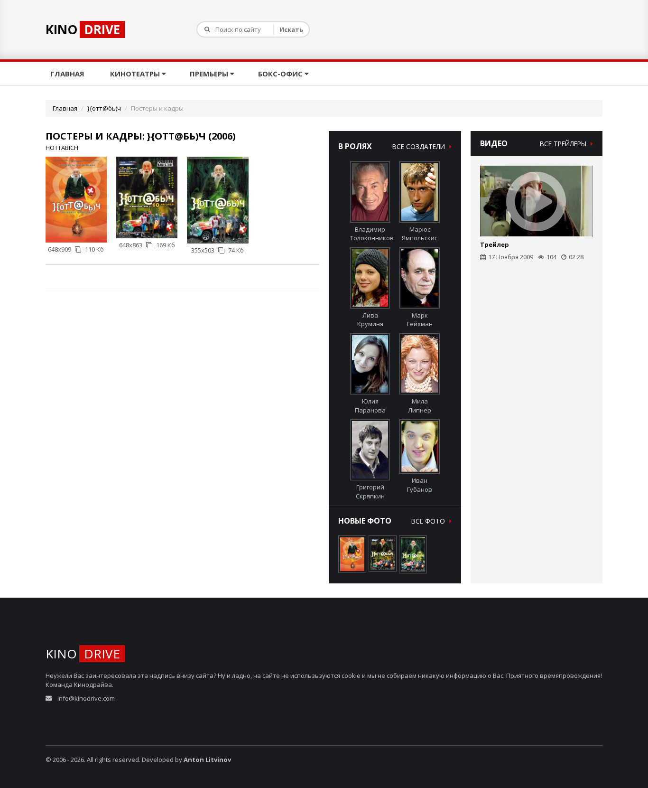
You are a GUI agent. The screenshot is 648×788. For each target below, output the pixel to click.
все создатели (419, 146)
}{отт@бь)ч (104, 108)
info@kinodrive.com (86, 698)
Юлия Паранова (370, 405)
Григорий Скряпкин (370, 491)
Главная (68, 73)
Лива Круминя (370, 319)
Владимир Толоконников (372, 234)
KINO (83, 29)
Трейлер (494, 244)
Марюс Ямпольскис (419, 234)
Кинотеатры (136, 73)
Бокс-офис (281, 73)
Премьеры (210, 73)
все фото (429, 520)
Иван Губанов (419, 485)
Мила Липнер (419, 405)
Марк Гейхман (420, 319)
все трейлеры (564, 143)
